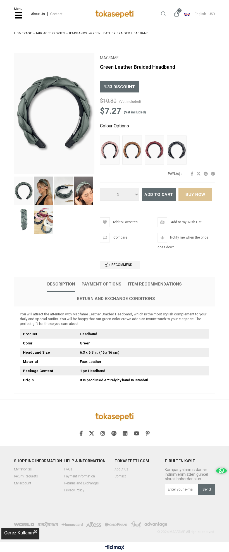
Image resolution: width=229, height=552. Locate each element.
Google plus (213, 173)
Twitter (199, 173)
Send (206, 489)
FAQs (68, 469)
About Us (38, 14)
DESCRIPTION (61, 284)
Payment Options (101, 284)
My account (22, 483)
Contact (56, 14)
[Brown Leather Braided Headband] (133, 150)
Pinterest (206, 173)
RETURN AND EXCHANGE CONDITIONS (116, 298)
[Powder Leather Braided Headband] (111, 150)
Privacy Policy (74, 490)
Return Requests (26, 476)
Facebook (192, 173)
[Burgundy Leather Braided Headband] (156, 150)
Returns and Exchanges (81, 483)
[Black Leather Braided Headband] (178, 150)
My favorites (23, 469)
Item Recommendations (155, 284)
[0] (175, 14)
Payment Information (79, 476)
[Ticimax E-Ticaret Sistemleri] (115, 548)
